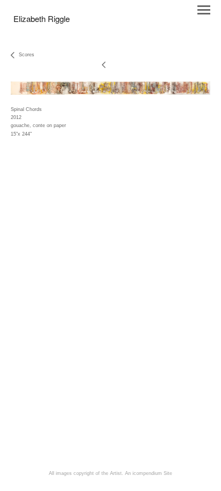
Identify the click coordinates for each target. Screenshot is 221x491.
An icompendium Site (148, 473)
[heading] (41, 20)
